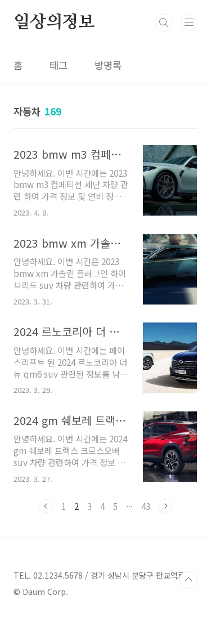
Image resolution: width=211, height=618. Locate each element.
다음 (165, 506)
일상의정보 (54, 22)
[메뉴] (189, 22)
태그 (59, 65)
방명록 (108, 65)
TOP (188, 580)
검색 (163, 22)
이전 (46, 506)
